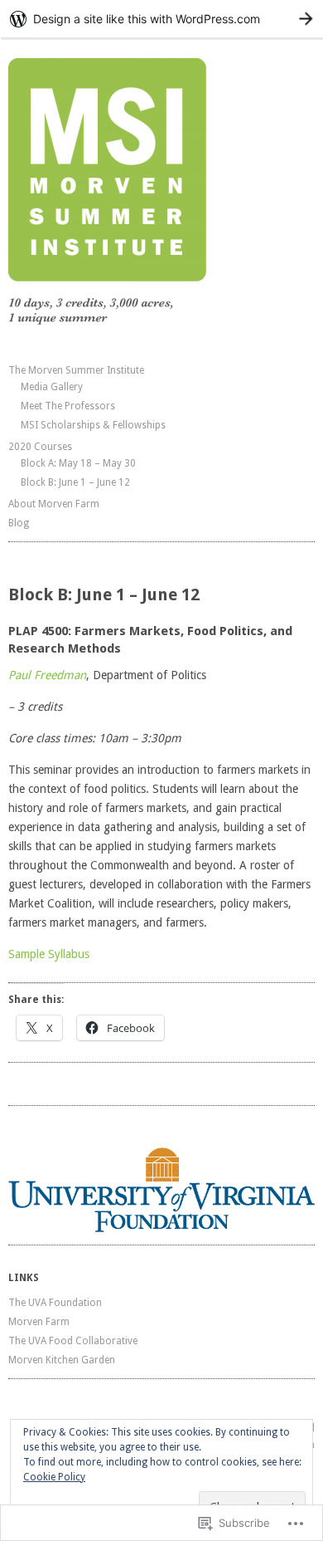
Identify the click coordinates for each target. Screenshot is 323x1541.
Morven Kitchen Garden (61, 1360)
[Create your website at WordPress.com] (161, 18)
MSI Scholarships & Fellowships (93, 425)
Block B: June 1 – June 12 (75, 482)
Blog (18, 523)
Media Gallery (52, 387)
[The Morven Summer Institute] (161, 193)
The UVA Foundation (55, 1303)
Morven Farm (39, 1322)
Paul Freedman (47, 675)
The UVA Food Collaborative (72, 1341)
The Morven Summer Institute (76, 370)
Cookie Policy (54, 1477)
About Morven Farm (53, 504)
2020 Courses (40, 447)
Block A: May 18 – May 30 (78, 463)
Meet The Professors (68, 406)
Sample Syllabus (48, 954)
